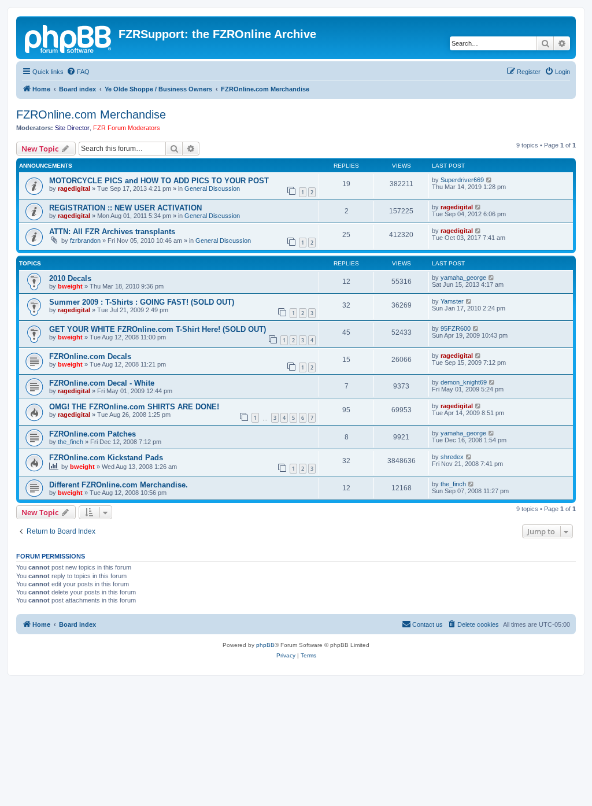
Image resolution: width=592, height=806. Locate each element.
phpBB (265, 645)
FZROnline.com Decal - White (101, 383)
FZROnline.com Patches (92, 434)
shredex (452, 456)
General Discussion (212, 188)
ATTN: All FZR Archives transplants (112, 231)
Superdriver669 (462, 179)
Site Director (72, 127)
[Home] (69, 37)
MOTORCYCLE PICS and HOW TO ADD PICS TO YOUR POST (159, 180)
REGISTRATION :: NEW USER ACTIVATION (125, 208)
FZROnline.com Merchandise (91, 114)
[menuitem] (78, 72)
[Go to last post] (489, 179)
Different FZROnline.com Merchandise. (118, 484)
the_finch (70, 441)
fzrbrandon (85, 240)
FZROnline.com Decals (90, 356)
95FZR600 (456, 328)
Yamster (452, 301)
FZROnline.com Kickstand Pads (106, 457)
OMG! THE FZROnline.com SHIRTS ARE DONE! (134, 406)
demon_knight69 (464, 382)
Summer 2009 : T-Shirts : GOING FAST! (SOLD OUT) (141, 302)
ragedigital (74, 188)
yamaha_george (463, 277)
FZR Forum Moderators (126, 127)
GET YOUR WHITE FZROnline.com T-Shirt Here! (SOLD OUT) (157, 329)
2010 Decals (70, 278)
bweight (70, 286)
